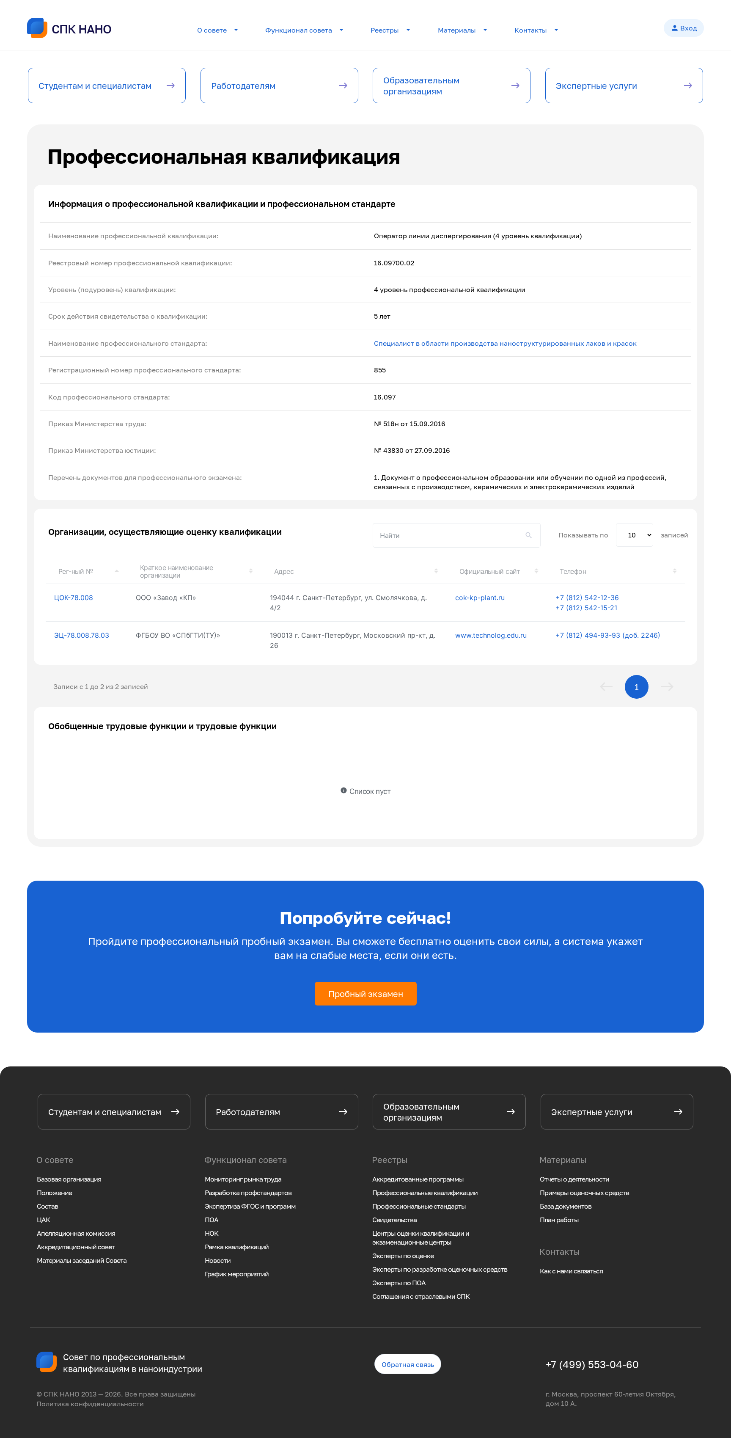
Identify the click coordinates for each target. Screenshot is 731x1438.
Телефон (573, 571)
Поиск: (457, 535)
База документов (565, 1206)
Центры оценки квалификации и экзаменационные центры (420, 1237)
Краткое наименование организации (176, 571)
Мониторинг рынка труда (243, 1179)
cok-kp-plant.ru (480, 597)
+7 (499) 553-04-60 (592, 1364)
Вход (684, 28)
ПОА (211, 1219)
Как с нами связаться (571, 1271)
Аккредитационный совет (76, 1246)
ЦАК (43, 1219)
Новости (218, 1260)
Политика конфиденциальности (90, 1403)
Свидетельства (394, 1219)
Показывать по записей (623, 535)
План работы (559, 1219)
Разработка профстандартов (248, 1192)
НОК (211, 1233)
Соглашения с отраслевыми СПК (421, 1296)
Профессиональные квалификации (425, 1192)
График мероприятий (237, 1274)
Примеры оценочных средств (584, 1192)
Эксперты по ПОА (399, 1282)
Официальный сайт (489, 571)
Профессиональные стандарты (419, 1206)
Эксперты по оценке (403, 1255)
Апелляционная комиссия (76, 1233)
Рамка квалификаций (237, 1246)
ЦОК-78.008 (73, 597)
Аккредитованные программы (418, 1179)
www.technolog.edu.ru (491, 635)
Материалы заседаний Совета (81, 1260)
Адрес (284, 571)
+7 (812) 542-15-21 (586, 607)
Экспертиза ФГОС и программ (250, 1206)
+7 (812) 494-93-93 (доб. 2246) (607, 635)
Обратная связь (408, 1365)
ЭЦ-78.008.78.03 (81, 635)
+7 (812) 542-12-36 (587, 597)
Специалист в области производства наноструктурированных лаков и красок (505, 343)
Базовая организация (69, 1179)
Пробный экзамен (365, 994)
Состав (47, 1206)
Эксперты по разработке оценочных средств (439, 1269)
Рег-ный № (75, 571)
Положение (54, 1192)
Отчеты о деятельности (574, 1179)
